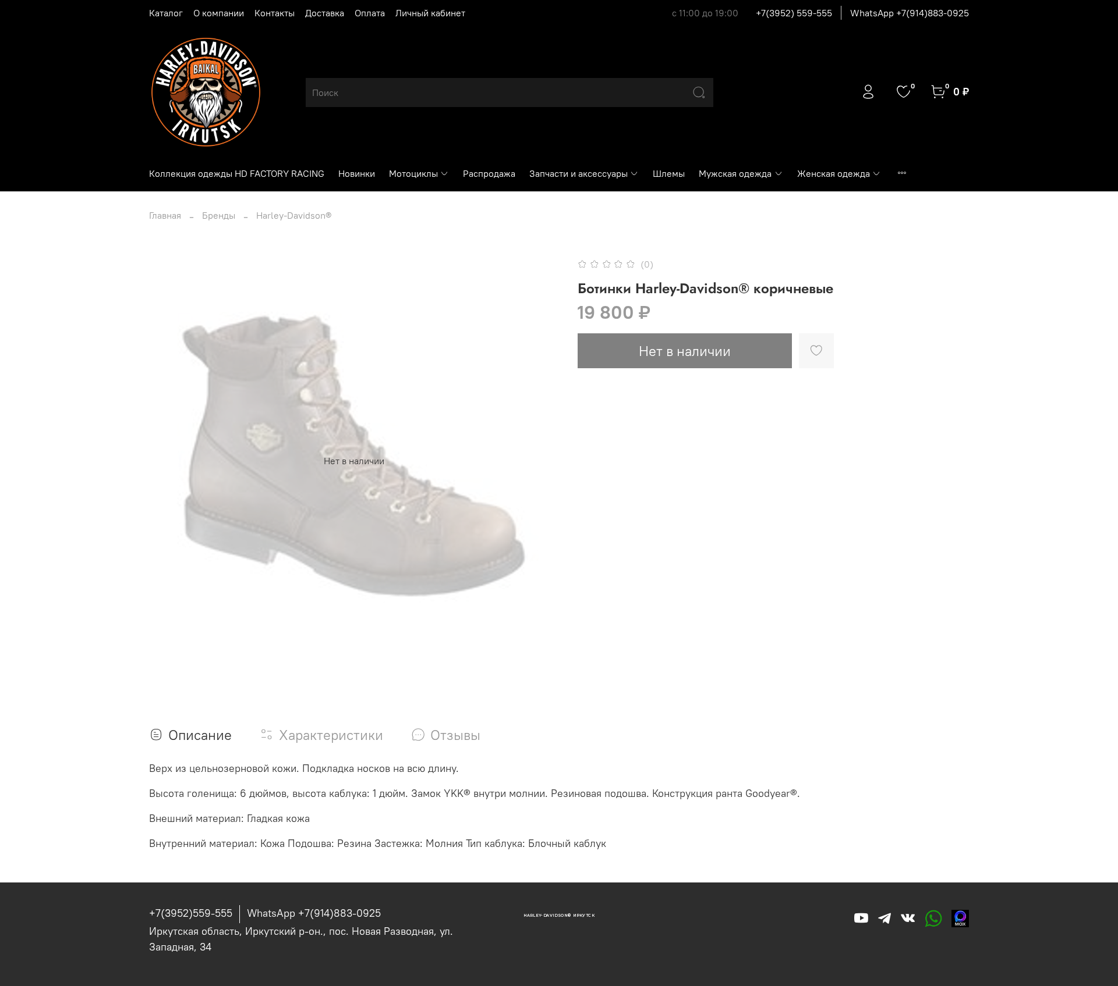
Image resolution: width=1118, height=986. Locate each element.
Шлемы (669, 173)
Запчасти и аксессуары (578, 173)
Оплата (370, 13)
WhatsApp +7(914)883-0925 (909, 13)
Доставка (324, 13)
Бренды (218, 215)
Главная (165, 215)
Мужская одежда (735, 173)
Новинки (356, 173)
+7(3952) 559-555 (794, 13)
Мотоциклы (413, 173)
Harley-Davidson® (293, 215)
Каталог (166, 13)
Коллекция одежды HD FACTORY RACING (236, 173)
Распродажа (489, 173)
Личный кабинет (430, 13)
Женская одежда (833, 173)
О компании (218, 13)
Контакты (274, 13)
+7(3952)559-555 (190, 913)
